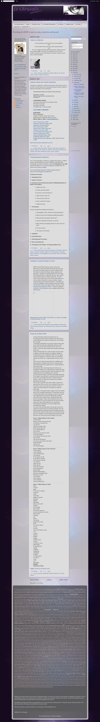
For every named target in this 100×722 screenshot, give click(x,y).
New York (59, 652)
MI (81, 647)
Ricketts (27, 659)
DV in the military (36, 628)
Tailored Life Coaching (62, 668)
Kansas (42, 644)
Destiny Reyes (60, 608)
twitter (31, 673)
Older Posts (64, 580)
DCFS (82, 605)
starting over (21, 667)
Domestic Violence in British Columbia (70, 614)
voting (84, 676)
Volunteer (81, 676)
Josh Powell (60, 643)
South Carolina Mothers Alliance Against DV (51, 665)
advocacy (40, 73)
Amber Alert (16, 592)
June (75, 102)
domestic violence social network (62, 623)
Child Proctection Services (51, 600)
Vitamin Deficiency (75, 676)
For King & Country (40, 634)
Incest (50, 640)
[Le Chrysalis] (75, 149)
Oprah (53, 653)
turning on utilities (26, 673)
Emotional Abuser (74, 630)
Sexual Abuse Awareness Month (61, 662)
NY (27, 653)
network (78, 650)
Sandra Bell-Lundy (18, 661)
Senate (73, 661)
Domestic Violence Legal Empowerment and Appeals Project (69, 620)
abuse (35, 73)
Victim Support (78, 674)
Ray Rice (24, 658)
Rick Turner (23, 659)
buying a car (48, 597)
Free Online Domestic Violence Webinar (37, 636)
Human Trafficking (42, 640)
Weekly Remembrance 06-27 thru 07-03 (22, 683)
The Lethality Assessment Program (29, 671)
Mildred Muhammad (30, 649)
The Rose (55, 671)
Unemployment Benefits (57, 673)
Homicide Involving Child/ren (73, 639)
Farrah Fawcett (38, 633)
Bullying (36, 597)
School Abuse (49, 661)
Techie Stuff (25, 26)
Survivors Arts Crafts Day (30, 668)
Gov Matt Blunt (55, 637)
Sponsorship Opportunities (40, 135)
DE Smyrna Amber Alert (34, 606)
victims (32, 74)
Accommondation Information (40, 131)
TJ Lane (80, 671)
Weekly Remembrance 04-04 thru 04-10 (45, 679)
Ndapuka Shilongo (68, 650)
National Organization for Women (57, 650)
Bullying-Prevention (41, 597)
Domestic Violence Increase (80, 618)
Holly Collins (59, 639)
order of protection (58, 653)
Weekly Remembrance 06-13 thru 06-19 (61, 682)
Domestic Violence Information (20, 620)
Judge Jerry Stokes (82, 643)
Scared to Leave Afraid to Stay (35, 661)
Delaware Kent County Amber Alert (65, 606)
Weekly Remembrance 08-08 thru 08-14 (45, 685)
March (76, 108)
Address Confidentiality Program (58, 591)
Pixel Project (54, 655)
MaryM (17, 105)
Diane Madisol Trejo (68, 608)
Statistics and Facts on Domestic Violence (47, 667)
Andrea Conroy (61, 592)
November (77, 76)
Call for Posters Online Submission (42, 128)
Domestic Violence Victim (43, 625)
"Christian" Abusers (18, 589)
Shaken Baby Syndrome (45, 664)
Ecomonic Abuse (37, 630)
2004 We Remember (41, 589)
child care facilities (76, 599)
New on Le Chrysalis (27, 652)
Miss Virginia (48, 649)
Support (77, 667)
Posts (74, 44)
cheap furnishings (53, 599)
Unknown (18, 107)
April (75, 106)
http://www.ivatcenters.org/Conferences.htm (55, 85)
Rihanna (42, 659)
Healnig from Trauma (44, 639)
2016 (74, 58)
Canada (62, 597)
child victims (23, 602)
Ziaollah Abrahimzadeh (48, 686)
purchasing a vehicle (73, 656)
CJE (53, 603)
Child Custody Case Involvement (20, 600)
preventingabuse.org (45, 253)
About (27, 24)
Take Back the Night (75, 668)
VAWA (59, 674)
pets (43, 655)
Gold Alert (44, 637)
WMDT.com (16, 686)
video (15, 676)
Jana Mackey (22, 643)
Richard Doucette (17, 659)
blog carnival (70, 596)
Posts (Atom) (40, 583)
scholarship (43, 661)
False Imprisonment (57, 631)
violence (36, 74)
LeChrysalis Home (19, 24)
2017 (74, 56)
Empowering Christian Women (21, 631)
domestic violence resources (29, 623)
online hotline (44, 653)
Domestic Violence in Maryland (43, 617)
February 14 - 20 (63, 633)
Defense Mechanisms (44, 606)
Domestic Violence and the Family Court (50, 611)
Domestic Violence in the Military (27, 618)
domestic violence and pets (24, 611)
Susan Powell (38, 668)
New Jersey (20, 652)
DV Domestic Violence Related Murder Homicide (62, 627)
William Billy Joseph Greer (80, 685)
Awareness (45, 73)
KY (65, 644)
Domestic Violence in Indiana (63, 615)
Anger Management (78, 592)
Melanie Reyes (55, 647)
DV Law (53, 628)
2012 (74, 66)
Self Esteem (54, 661)
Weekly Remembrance (23, 678)
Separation (23, 662)
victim (68, 674)
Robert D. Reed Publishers (42, 288)
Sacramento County (82, 659)
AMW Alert (50, 592)
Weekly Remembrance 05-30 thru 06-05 (29, 682)
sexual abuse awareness (48, 662)
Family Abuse (64, 631)
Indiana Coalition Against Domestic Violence (60, 640)
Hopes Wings (83, 639)
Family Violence (21, 633)
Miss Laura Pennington (40, 649)
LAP (67, 644)
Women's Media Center (23, 686)
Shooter (60, 664)
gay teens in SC (77, 636)
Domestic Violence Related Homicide (72, 622)
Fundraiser (57, 636)
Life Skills (78, 24)
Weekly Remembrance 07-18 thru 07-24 (69, 683)
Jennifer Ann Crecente (36, 643)
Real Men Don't (43, 658)
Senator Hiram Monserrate (80, 661)
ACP (50, 591)
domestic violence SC (51, 623)
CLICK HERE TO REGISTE (40, 109)
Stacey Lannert (70, 665)
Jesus (50, 643)
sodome (31, 665)
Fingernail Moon (28, 634)
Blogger (59, 716)
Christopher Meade (48, 603)
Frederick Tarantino (68, 634)
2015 (74, 60)
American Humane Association (41, 592)
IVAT (36, 151)
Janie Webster (28, 643)
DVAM (19, 630)
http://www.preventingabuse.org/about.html (41, 171)
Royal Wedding (68, 659)
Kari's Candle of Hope (48, 644)
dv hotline (21, 628)
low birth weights (75, 646)
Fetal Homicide (70, 633)
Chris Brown (25, 603)
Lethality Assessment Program (58, 646)
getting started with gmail (30, 637)
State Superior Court (28, 667)
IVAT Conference (42, 151)
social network (26, 665)
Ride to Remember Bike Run (35, 659)
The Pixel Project (40, 671)
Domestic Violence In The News (42, 618)
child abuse (59, 250)
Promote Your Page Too (75, 150)
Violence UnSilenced (36, 40)
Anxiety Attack (41, 594)
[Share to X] (47, 71)
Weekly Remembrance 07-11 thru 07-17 (53, 683)
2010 (74, 70)
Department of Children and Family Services (44, 608)
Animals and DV (29, 594)
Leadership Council (36, 646)
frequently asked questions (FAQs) (42, 286)
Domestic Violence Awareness (78, 611)
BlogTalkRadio (17, 597)
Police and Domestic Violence (63, 655)
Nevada (82, 650)
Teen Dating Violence (34, 670)
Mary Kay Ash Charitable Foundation (43, 647)
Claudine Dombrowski (59, 603)
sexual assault (82, 662)
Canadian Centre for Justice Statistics (71, 597)
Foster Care (46, 634)
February (76, 110)
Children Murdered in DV (64, 602)
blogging (75, 596)
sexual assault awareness (20, 664)
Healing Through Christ (35, 639)
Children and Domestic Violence (49, 602)
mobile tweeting (60, 649)
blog (66, 596)
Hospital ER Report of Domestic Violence (22, 640)
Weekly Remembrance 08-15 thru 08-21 (61, 685)
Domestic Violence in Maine (31, 617)
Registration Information (39, 125)
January (76, 112)
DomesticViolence (53, 625)
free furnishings (75, 634)
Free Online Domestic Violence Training (22, 636)
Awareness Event (82, 594)
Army (45, 594)
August (76, 82)
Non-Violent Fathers (20, 653)
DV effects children (79, 627)
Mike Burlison (23, 649)
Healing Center (69, 24)
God (41, 637)
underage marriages (48, 673)
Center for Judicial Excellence (35, 599)
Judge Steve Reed (27, 644)
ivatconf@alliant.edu (52, 119)
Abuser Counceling (24, 590)
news (62, 652)
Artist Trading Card (50, 594)
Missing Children (54, 649)
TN (85, 671)
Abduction (48, 589)
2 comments (34, 70)
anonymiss (35, 594)
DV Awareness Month (76, 625)
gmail (39, 637)
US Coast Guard (40, 674)
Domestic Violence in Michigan (56, 617)
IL (47, 640)
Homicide (64, 639)
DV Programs (55, 252)
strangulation (62, 667)
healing (18, 639)
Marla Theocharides (32, 647)
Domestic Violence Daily (20, 66)
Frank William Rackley (60, 634)
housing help (36, 640)
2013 (74, 64)
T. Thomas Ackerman (53, 668)
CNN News (74, 603)
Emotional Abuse (65, 630)
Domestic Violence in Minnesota (69, 617)
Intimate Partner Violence (46, 642)
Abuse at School (72, 589)
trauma (48, 151)
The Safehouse (60, 671)
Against (75, 590)
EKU (42, 630)
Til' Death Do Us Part (67, 671)
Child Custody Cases (33, 600)
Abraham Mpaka (53, 589)
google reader (49, 637)
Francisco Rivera (52, 634)
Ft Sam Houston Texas (50, 636)
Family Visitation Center (29, 633)
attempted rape (66, 594)
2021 (74, 54)
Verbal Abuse (63, 674)
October (76, 78)
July (75, 100)
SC (22, 661)
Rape (58, 253)
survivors (23, 668)
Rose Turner (62, 659)
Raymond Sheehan (36, 658)
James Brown (17, 643)
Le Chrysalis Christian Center (78, 644)
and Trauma (56, 148)
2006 (74, 119)
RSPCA (72, 659)
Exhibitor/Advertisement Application (42, 138)
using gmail (50, 674)
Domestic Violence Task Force (31, 625)
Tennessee (48, 670)
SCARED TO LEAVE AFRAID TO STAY (42, 261)
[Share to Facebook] (48, 71)
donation (60, 625)
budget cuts (31, 597)
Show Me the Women (66, 664)
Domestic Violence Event (66, 613)
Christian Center (36, 24)
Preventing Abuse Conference (39, 157)
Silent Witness (73, 664)
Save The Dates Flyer (39, 122)
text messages (67, 670)
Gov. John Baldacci (68, 637)
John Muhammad (54, 643)
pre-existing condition (81, 655)
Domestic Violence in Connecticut (36, 615)
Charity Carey (47, 599)
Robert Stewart (57, 659)
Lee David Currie (44, 646)
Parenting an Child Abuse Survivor (73, 653)
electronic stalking (52, 630)
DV (59, 73)
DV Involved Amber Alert (45, 628)
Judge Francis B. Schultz (73, 643)
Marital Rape (25, 647)
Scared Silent (26, 661)
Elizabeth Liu (58, 630)
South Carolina (37, 665)
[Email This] (44, 71)
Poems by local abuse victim (42, 568)
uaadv (42, 673)
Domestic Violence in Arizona (56, 614)
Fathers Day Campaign (55, 633)
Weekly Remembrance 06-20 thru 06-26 (78, 682)
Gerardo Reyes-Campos (19, 637)
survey (15, 668)
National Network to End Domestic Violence (42, 650)
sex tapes (34, 662)
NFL (65, 652)
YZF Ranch (33, 686)
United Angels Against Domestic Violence (75, 673)
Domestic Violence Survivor (76, 623)
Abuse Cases (41, 250)
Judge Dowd (65, 643)
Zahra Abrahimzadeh (40, 686)
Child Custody (83, 599)
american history (23, 592)
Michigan (18, 649)
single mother (79, 664)
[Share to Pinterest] (49, 71)
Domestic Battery (25, 610)
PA (66, 653)
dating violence (77, 605)
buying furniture (53, 597)
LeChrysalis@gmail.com (50, 706)
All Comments (76, 47)
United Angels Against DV (20, 674)
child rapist (80, 600)
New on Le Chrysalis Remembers (50, 652)
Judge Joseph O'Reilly (19, 644)
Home (49, 580)
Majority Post (83, 646)
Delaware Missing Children (80, 606)
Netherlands (74, 650)
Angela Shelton (67, 592)
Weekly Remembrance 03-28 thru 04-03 (29, 679)
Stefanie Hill (57, 667)
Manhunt (16, 647)
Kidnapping (61, 644)
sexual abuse (63, 253)
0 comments (34, 145)
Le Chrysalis (19, 103)
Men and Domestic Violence (63, 647)
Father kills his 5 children (46, 633)
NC (64, 650)
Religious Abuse (62, 658)
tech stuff (27, 670)
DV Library (60, 24)
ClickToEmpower (68, 603)
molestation (66, 649)
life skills (66, 646)
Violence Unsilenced (44, 74)
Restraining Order (82, 658)
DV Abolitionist (19, 100)
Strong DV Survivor (72, 667)
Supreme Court (83, 667)
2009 (74, 72)
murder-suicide (76, 649)
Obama (30, 653)
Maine (79, 646)
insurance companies (81, 640)
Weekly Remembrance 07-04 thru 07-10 (37, 683)
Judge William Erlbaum (36, 644)
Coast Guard (79, 603)
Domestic (84, 608)
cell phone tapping (25, 599)
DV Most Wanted (62, 628)
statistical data (35, 667)
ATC (55, 594)
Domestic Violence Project (57, 622)
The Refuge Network (48, 671)
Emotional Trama (82, 630)
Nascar (32, 650)
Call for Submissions (38, 127)
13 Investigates (34, 589)
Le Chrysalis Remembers (49, 24)
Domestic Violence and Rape (36, 611)
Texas (52, 670)
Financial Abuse (78, 633)
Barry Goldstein (55, 324)
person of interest (25, 655)
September (77, 80)
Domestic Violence (53, 73)
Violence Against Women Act (28, 676)
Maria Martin (20, 647)
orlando (63, 653)
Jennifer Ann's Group (44, 643)
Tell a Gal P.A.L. (42, 670)
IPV (55, 642)
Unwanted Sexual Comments (31, 674)
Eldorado (45, 630)
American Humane (30, 592)
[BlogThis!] (45, 71)
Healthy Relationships (52, 639)
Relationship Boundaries (51, 658)
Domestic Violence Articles (64, 611)
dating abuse (60, 605)
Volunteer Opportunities (39, 133)
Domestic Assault (18, 610)
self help (59, 661)
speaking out (63, 665)
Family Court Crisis (50, 326)
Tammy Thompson (21, 670)
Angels (72, 592)
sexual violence (37, 664)
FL (32, 634)
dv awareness (68, 625)
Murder (70, 649)
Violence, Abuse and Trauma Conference (43, 82)
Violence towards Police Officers (40, 676)
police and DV (74, 655)
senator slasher (17, 662)
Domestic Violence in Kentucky (76, 615)
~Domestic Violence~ (26, 589)
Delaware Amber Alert (53, 606)
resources (35, 283)
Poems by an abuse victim (38, 334)
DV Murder (68, 628)
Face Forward (49, 631)
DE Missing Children (24, 606)
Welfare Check (72, 685)
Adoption (66, 590)
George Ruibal (83, 636)
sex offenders (28, 662)
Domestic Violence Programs (42, 252)
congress (28, 605)
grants (73, 637)
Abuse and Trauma (42, 148)
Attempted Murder (59, 594)
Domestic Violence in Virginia (56, 618)
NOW (26, 653)
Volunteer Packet (59, 138)
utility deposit (54, 674)
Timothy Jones (75, 671)
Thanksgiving (76, 670)
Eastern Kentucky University (27, 630)
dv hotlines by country (28, 628)
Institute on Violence (47, 149)
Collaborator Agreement (39, 136)
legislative (50, 646)
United (63, 673)
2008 (74, 115)
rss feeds (76, 659)
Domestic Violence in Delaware (50, 615)
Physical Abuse (48, 655)
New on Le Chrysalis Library (38, 652)
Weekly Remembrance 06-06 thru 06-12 (45, 682)
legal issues (61, 278)
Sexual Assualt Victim (30, 664)
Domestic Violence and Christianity (66, 610)
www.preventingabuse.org (49, 165)
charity (42, 599)
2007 (74, 117)
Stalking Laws (79, 665)
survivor (63, 73)
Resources (17, 26)
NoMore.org (78, 652)
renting (72, 658)
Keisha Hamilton (56, 644)
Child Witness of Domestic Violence (33, 602)
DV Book (82, 625)
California (59, 597)
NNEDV (74, 652)
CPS (45, 605)
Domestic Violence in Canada (23, 615)
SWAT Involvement (45, 668)
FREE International (82, 634)
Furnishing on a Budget (64, 636)
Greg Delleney (78, 637)
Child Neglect (42, 600)
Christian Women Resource (38, 603)
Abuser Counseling (31, 590)
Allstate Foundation (81, 591)
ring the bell (46, 659)
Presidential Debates (18, 656)
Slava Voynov (20, 665)
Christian (30, 603)
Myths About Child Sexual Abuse (25, 650)
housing (32, 640)
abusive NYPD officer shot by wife (42, 590)
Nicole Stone (68, 652)
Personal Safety (39, 655)
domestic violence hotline (29, 614)
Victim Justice (73, 674)
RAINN (18, 658)
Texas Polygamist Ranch (59, 670)
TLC (83, 671)
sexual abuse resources (73, 662)
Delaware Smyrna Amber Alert (20, 608)
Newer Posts (34, 580)
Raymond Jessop (29, 658)
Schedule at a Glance (38, 130)
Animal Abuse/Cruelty (21, 594)
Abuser (19, 590)
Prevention (53, 253)
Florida (34, 634)
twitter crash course (37, 673)
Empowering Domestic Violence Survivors (37, 631)
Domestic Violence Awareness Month (23, 613)
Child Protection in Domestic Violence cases (68, 600)
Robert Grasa (51, 659)
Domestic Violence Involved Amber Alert (35, 620)
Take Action (68, 668)
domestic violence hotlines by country (42, 614)
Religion (57, 658)
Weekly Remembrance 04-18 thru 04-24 (78, 679)
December (77, 74)
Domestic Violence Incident (68, 618)
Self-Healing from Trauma (66, 661)
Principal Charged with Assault (55, 656)
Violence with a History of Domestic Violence (63, 676)
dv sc (81, 628)
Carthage (80, 597)
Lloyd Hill (69, 646)
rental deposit (68, 658)
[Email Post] (41, 70)
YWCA (29, 686)
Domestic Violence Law (50, 620)
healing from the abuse (25, 639)
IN (48, 640)
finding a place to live (20, 634)
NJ (72, 652)
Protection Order (64, 656)
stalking (74, 665)
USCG (46, 674)
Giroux (36, 637)
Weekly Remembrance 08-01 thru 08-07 (29, 685)
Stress (67, 667)
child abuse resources (68, 599)
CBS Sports (20, 599)
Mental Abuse (72, 647)
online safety (49, 653)
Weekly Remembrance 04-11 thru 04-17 (61, 679)
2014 (74, 62)
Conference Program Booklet (40, 123)
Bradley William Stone (25, 597)
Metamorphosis (78, 647)
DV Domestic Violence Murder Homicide (38, 627)
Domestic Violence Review (41, 623)
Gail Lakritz (71, 636)
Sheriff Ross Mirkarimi (55, 664)
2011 (74, 68)
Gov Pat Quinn (61, 637)
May (75, 104)
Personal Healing (32, 655)
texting (72, 670)
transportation (17, 673)
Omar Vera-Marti (38, 653)
